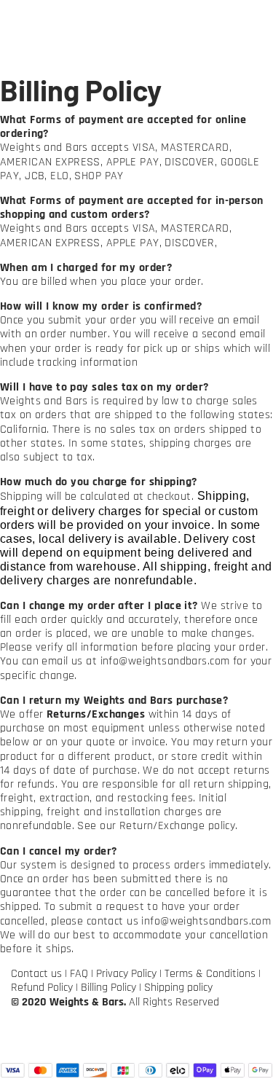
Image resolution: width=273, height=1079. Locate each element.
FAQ (79, 973)
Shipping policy (178, 987)
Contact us (36, 973)
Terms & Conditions (210, 973)
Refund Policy (42, 987)
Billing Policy (108, 987)
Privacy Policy (126, 973)
